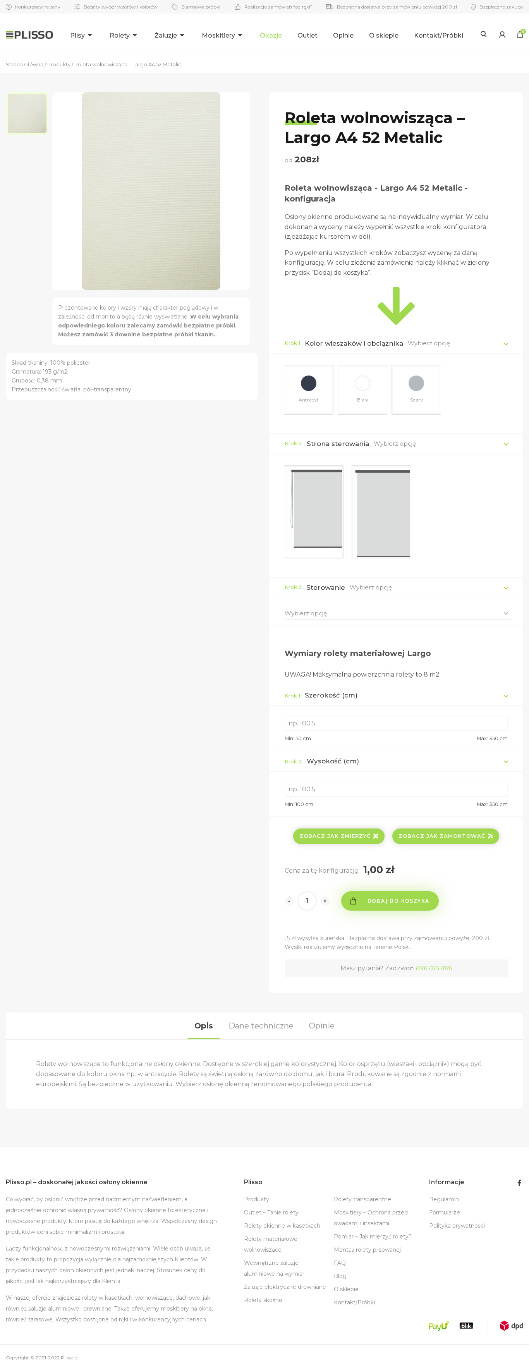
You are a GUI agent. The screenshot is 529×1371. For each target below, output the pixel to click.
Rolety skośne (263, 1300)
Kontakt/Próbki (438, 35)
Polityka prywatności (457, 1225)
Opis (203, 1025)
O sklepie (383, 35)
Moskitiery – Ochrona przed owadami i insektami (371, 1218)
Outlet (307, 35)
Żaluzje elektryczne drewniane (285, 1286)
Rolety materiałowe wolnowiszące (270, 1244)
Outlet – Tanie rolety (271, 1212)
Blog (340, 1276)
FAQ (340, 1262)
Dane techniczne (261, 1025)
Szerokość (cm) (321, 695)
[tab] (203, 1026)
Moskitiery (218, 35)
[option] (29, 113)
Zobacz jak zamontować (441, 836)
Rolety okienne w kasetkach (282, 1225)
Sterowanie (325, 587)
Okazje (271, 35)
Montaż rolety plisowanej (367, 1249)
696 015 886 (434, 968)
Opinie (343, 35)
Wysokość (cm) (322, 761)
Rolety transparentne (362, 1199)
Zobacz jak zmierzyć (335, 836)
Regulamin (444, 1199)
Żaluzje (166, 35)
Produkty (256, 1199)
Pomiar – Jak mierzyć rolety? (373, 1236)
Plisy (77, 35)
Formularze (444, 1212)
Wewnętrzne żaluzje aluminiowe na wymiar (274, 1268)
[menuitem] (82, 34)
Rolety (120, 35)
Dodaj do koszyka (398, 900)
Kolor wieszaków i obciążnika (354, 343)
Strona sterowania (338, 444)
